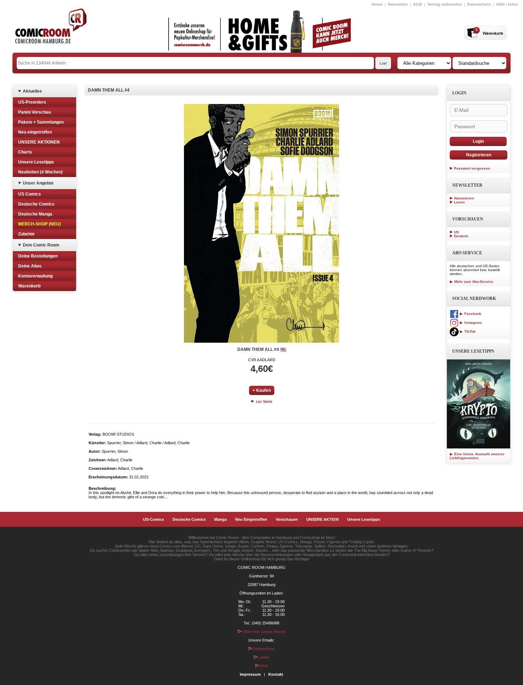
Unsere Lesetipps (36, 162)
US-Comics (153, 519)
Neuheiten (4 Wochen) (40, 172)
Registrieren (478, 154)
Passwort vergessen (472, 168)
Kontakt (275, 674)
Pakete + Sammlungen (41, 122)
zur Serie (263, 401)
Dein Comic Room (41, 245)
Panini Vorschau (34, 112)
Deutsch (461, 236)
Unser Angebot (38, 183)
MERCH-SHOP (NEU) (39, 224)
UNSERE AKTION (322, 519)
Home (376, 4)
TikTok (469, 331)
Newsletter (398, 4)
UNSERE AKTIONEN (39, 142)
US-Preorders (32, 102)
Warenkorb (29, 286)
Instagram (472, 323)
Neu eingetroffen (35, 132)
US (456, 232)
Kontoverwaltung (35, 276)
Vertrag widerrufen (444, 4)
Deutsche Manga (35, 214)
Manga (220, 519)
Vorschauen (287, 519)
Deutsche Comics (36, 204)
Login (478, 141)
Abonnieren (464, 198)
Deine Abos (30, 266)
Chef (263, 666)
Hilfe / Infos (507, 4)
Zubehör (26, 234)
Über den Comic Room (263, 631)
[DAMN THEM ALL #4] (261, 223)
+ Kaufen (262, 390)
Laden (263, 657)
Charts (25, 152)
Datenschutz (479, 4)
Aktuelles (32, 91)
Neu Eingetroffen (251, 519)
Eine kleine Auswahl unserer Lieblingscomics (477, 456)
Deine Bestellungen (38, 256)
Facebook (472, 314)
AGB (417, 4)
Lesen (459, 202)
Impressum (250, 674)
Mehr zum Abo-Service (473, 282)
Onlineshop (263, 649)
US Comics (29, 194)
